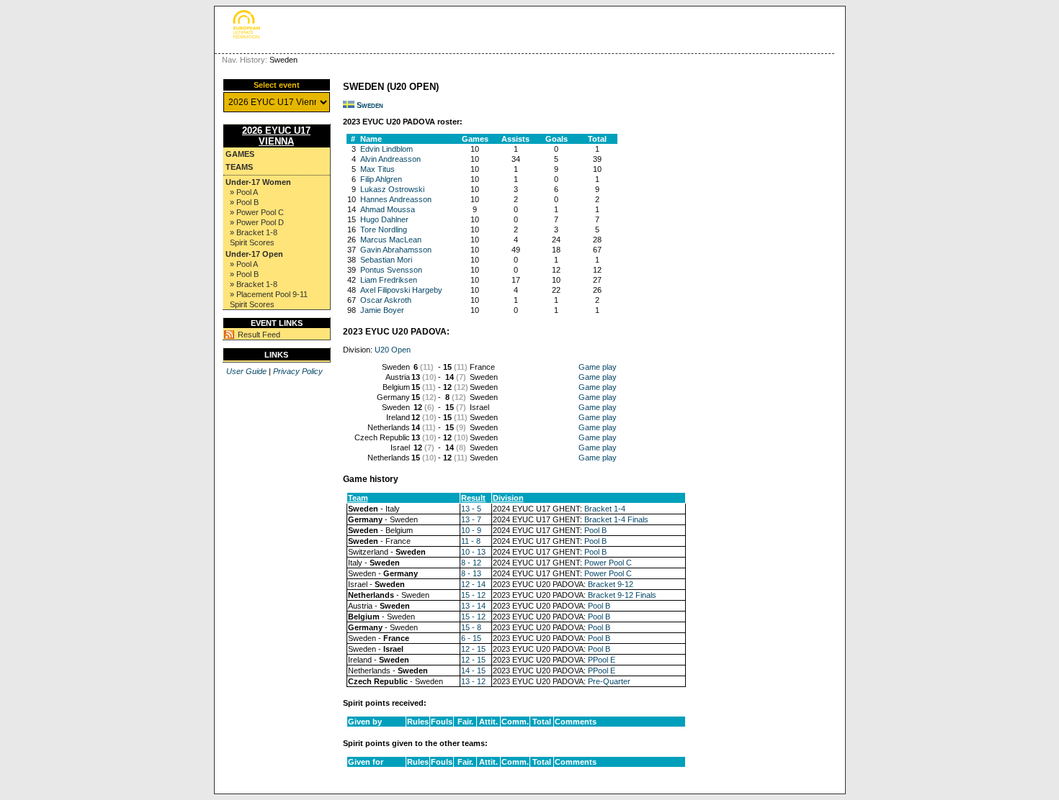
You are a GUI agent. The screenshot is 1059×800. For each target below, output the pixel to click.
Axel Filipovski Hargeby (401, 290)
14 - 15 (473, 670)
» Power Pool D (257, 222)
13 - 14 (473, 605)
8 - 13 (471, 573)
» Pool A (244, 192)
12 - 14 (473, 584)
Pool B (595, 530)
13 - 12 (473, 681)
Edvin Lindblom (386, 149)
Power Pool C (608, 562)
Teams (239, 167)
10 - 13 (473, 551)
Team (358, 498)
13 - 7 (471, 519)
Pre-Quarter (609, 681)
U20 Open (393, 349)
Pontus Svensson (391, 269)
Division (508, 498)
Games (239, 154)
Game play (597, 367)
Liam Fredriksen (388, 280)
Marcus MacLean (390, 239)
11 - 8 (471, 541)
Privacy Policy (298, 371)
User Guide (246, 371)
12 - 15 (473, 649)
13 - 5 (471, 508)
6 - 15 (471, 638)
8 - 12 (471, 562)
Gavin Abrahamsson (396, 249)
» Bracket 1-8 (253, 232)
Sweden (370, 105)
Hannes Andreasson (396, 199)
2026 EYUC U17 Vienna (276, 136)
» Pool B (244, 202)
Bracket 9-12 (610, 584)
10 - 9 (471, 530)
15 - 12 (473, 595)
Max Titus (377, 169)
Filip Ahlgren (381, 179)
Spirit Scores (252, 242)
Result (473, 498)
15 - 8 (471, 627)
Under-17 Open (254, 254)
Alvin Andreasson (390, 159)
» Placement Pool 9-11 (269, 294)
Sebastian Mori (386, 259)
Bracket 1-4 (604, 508)
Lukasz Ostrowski (392, 189)
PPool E (601, 659)
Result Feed (259, 334)
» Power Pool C (257, 212)
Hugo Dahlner (384, 219)
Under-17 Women (258, 182)
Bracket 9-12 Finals (622, 595)
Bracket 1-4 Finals (616, 519)
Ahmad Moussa (387, 209)
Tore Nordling (383, 229)
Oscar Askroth (385, 300)
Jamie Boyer (382, 310)
